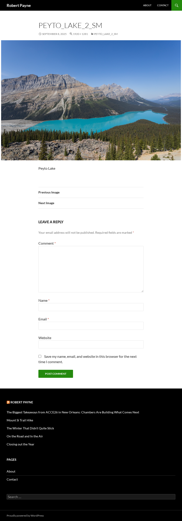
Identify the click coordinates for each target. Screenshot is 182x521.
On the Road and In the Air (25, 436)
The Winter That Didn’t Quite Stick (30, 428)
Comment (47, 243)
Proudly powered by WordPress (25, 515)
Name (43, 300)
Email (43, 319)
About (147, 5)
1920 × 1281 (80, 34)
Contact (162, 5)
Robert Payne (19, 5)
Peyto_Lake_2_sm (106, 34)
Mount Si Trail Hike (20, 420)
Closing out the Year (20, 444)
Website (44, 338)
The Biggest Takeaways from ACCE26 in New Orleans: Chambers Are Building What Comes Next (73, 412)
